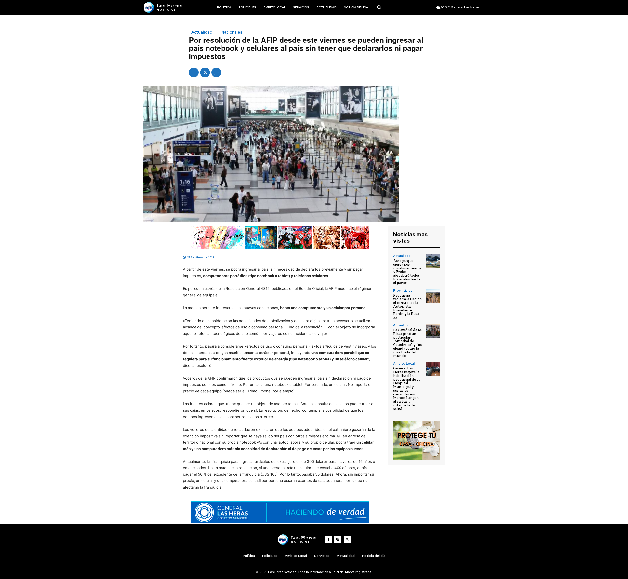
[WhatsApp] (216, 72)
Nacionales (231, 32)
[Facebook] (194, 72)
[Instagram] (337, 539)
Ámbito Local (404, 363)
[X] (205, 72)
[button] (379, 7)
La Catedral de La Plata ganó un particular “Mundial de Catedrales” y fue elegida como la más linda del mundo (407, 343)
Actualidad (201, 32)
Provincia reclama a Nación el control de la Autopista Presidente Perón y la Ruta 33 (407, 306)
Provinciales (402, 290)
